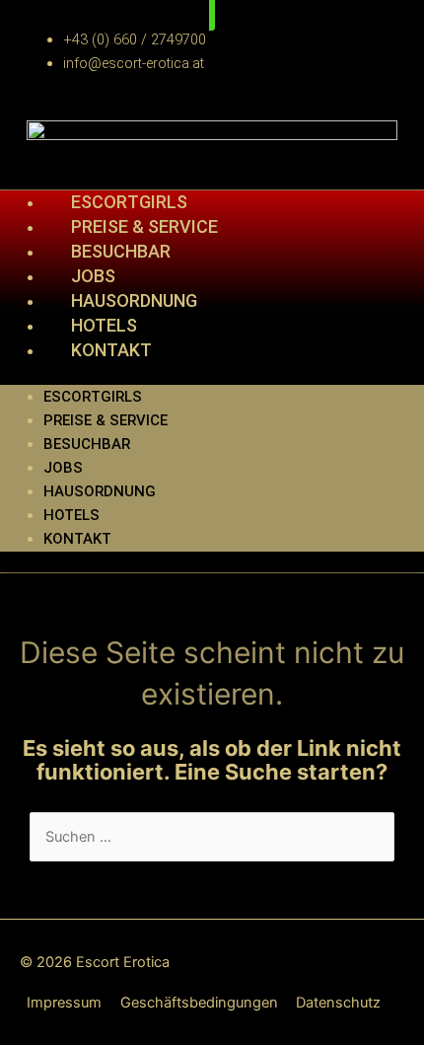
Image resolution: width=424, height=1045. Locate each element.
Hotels (71, 515)
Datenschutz (338, 1002)
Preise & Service (105, 420)
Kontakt (111, 349)
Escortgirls (92, 397)
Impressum (64, 1002)
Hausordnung (99, 491)
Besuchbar (86, 444)
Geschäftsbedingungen (199, 1002)
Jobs (63, 468)
